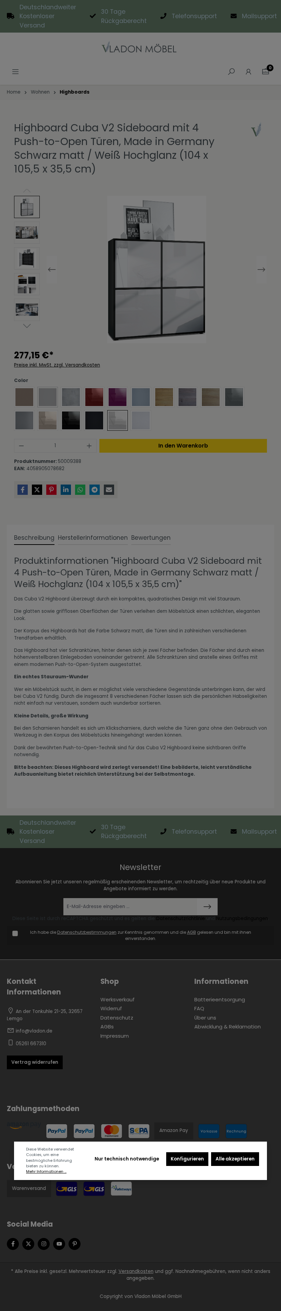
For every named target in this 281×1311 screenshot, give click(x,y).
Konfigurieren (187, 1159)
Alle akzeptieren (235, 1159)
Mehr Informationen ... (46, 1171)
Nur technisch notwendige (127, 1159)
